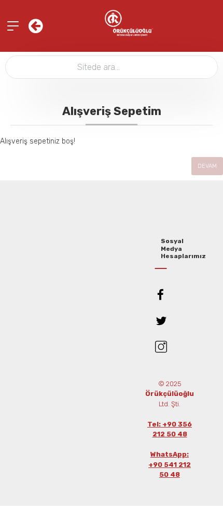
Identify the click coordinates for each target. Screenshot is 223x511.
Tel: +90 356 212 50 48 (169, 429)
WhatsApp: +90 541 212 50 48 (169, 464)
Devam (207, 166)
